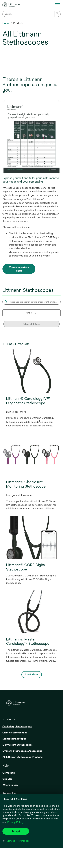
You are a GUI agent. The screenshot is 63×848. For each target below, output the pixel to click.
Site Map (7, 778)
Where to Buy (10, 784)
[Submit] (57, 14)
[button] (16, 840)
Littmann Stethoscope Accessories (22, 750)
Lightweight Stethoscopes (17, 744)
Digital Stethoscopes (14, 738)
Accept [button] (16, 831)
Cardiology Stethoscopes (17, 726)
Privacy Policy (15, 822)
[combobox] (31, 14)
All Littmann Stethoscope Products (22, 757)
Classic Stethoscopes (14, 732)
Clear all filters (31, 324)
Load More (31, 674)
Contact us (8, 772)
